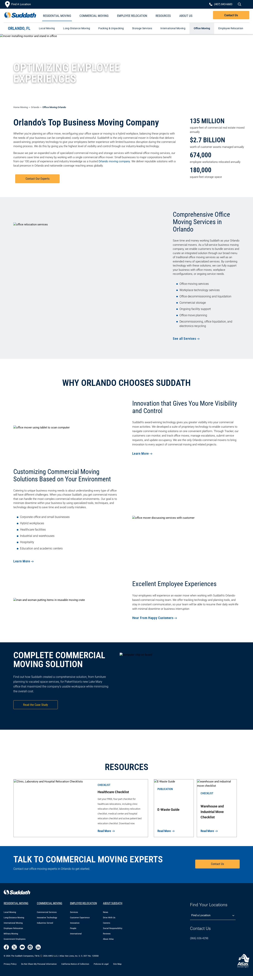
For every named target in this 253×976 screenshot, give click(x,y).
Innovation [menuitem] (74, 923)
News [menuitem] (105, 912)
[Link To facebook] (6, 947)
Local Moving (47, 28)
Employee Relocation (230, 28)
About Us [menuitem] (185, 16)
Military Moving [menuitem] (11, 934)
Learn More (140, 453)
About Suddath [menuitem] (112, 903)
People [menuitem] (73, 928)
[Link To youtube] (22, 947)
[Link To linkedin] (38, 947)
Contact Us (231, 15)
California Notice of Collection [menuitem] (75, 964)
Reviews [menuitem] (107, 934)
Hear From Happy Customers (153, 618)
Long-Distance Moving (76, 28)
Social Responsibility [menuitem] (112, 928)
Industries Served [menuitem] (45, 923)
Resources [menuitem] (163, 16)
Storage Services (142, 28)
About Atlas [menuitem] (108, 939)
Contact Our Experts (37, 178)
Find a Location (200, 915)
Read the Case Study (35, 705)
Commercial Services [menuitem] (47, 912)
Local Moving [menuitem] (10, 912)
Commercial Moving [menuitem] (94, 16)
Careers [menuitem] (106, 923)
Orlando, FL (19, 28)
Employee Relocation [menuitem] (132, 16)
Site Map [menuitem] (117, 964)
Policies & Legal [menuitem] (101, 964)
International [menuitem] (76, 934)
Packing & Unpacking (111, 28)
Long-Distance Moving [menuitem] (14, 917)
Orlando (35, 107)
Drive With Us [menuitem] (109, 917)
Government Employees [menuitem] (15, 939)
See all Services (184, 339)
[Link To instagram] (30, 947)
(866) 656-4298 (199, 938)
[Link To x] (14, 947)
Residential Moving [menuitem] (57, 16)
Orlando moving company (114, 161)
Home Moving (20, 107)
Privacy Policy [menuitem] (10, 964)
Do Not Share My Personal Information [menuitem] (39, 964)
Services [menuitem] (74, 912)
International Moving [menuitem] (13, 923)
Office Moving (202, 28)
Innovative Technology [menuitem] (47, 917)
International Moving (172, 28)
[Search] (239, 4)
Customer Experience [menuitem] (80, 917)
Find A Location (21, 4)
